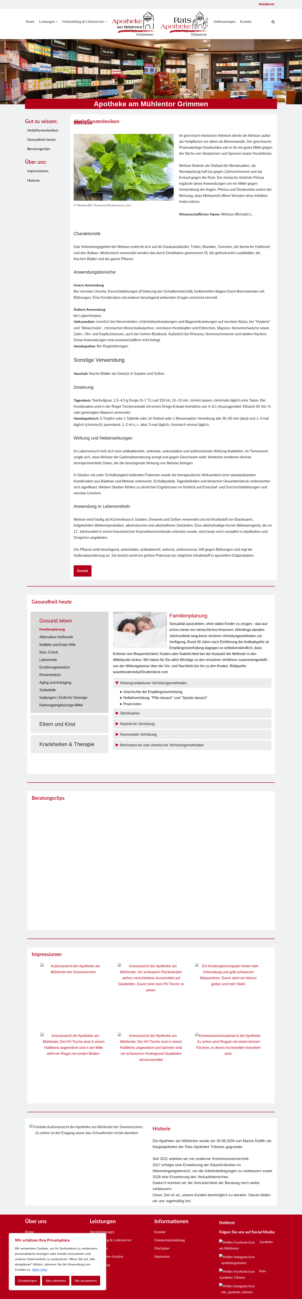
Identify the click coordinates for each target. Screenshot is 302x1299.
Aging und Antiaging (55, 682)
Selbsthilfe (47, 690)
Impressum (162, 1256)
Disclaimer (161, 1248)
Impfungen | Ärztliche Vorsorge (63, 697)
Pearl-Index (132, 704)
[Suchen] (273, 21)
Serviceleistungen (102, 1232)
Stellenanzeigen (224, 21)
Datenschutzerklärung (169, 1240)
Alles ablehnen (56, 1280)
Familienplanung (52, 629)
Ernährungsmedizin (54, 667)
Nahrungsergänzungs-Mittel (61, 705)
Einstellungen (27, 1280)
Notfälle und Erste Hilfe (57, 645)
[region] (57, 1261)
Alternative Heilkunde (56, 637)
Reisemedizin (50, 675)
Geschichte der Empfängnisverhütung (152, 692)
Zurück (82, 571)
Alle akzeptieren (86, 1280)
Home (30, 21)
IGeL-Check (48, 652)
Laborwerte (48, 660)
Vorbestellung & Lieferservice (111, 1240)
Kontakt (245, 21)
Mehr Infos (39, 1269)
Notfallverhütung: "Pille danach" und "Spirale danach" (165, 698)
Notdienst (266, 4)
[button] (56, 22)
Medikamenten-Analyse (106, 1256)
